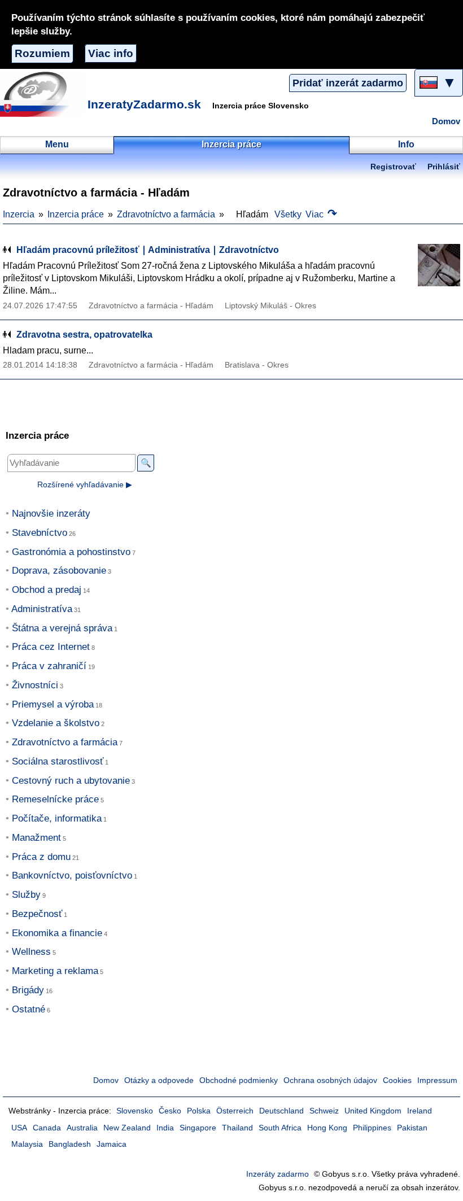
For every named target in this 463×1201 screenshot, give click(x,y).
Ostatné (28, 1009)
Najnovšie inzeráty (51, 513)
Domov (446, 121)
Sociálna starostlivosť (57, 761)
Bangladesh (70, 1144)
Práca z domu (41, 856)
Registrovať (393, 167)
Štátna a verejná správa (62, 628)
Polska (199, 1111)
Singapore (198, 1128)
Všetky (288, 214)
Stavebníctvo (39, 532)
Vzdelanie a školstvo (55, 723)
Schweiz (324, 1111)
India (165, 1128)
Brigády (28, 990)
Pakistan (412, 1128)
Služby (26, 894)
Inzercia (18, 214)
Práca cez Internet (51, 646)
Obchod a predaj (46, 589)
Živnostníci (35, 685)
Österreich (235, 1111)
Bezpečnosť (37, 914)
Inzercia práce (75, 214)
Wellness (31, 951)
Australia (82, 1128)
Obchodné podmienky (238, 1080)
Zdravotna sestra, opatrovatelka (84, 334)
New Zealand (127, 1128)
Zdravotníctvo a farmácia (166, 214)
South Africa (280, 1128)
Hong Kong (327, 1128)
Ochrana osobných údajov (330, 1080)
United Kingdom (372, 1111)
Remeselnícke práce (55, 799)
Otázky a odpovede (159, 1080)
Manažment (36, 837)
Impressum (437, 1080)
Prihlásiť (443, 167)
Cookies (397, 1080)
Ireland (419, 1111)
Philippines (372, 1128)
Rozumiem (42, 53)
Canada (47, 1128)
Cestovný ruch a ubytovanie (71, 780)
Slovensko (134, 1111)
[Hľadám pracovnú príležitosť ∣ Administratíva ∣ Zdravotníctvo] (432, 265)
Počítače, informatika (57, 818)
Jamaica (111, 1144)
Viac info (110, 53)
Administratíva (41, 609)
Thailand (237, 1128)
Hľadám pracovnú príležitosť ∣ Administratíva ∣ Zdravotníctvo (147, 250)
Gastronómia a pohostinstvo (71, 552)
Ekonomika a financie (57, 933)
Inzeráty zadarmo (277, 1174)
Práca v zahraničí (49, 666)
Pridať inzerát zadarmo (347, 83)
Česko (170, 1111)
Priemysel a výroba (53, 704)
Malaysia (27, 1144)
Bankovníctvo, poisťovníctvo (72, 875)
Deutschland (281, 1111)
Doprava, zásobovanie (59, 570)
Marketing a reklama (55, 971)
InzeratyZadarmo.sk (144, 104)
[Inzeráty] (42, 94)
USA (19, 1128)
